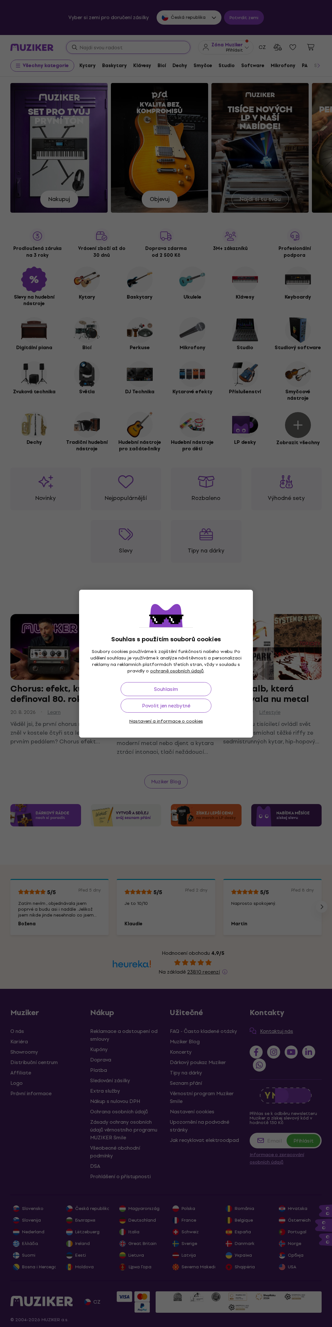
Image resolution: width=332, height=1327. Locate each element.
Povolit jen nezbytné (166, 706)
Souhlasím (166, 689)
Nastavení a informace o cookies (166, 721)
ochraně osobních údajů (177, 671)
